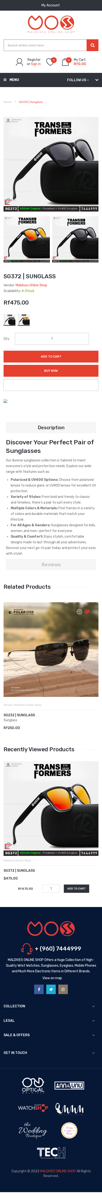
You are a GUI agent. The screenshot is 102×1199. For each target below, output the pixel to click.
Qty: (7, 339)
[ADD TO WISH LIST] (51, 385)
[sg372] (27, 239)
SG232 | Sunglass (19, 715)
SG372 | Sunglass (19, 871)
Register (34, 60)
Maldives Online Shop (31, 285)
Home (7, 102)
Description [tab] (51, 427)
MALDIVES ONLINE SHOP (58, 1171)
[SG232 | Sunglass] (51, 649)
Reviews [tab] (51, 564)
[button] (8, 656)
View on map (52, 978)
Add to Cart (51, 356)
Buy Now (51, 370)
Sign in (36, 64)
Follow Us (76, 80)
